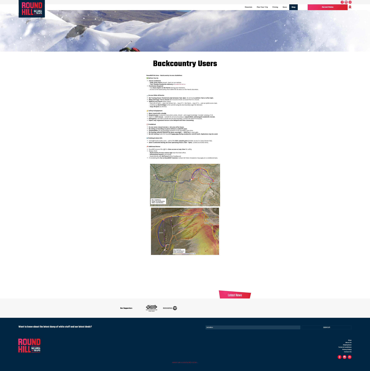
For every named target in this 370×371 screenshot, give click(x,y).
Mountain (248, 7)
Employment (347, 345)
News (285, 7)
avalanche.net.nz (180, 84)
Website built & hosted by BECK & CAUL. (185, 362)
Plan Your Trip (262, 7)
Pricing (275, 7)
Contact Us (348, 352)
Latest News (235, 295)
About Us (348, 342)
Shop (293, 7)
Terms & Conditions (345, 347)
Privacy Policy (347, 349)
